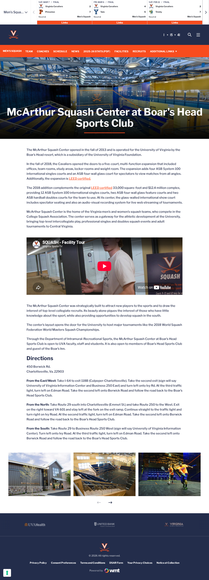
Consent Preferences (63, 562)
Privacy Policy (38, 562)
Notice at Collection (168, 562)
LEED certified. (80, 178)
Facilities (121, 51)
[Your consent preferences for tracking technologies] (7, 573)
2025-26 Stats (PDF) (96, 51)
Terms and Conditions (92, 562)
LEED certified (101, 188)
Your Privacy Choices (139, 562)
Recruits (139, 51)
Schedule (60, 51)
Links (64, 22)
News (75, 51)
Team (29, 51)
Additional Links (162, 51)
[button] (205, 12)
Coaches (43, 51)
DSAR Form (116, 562)
